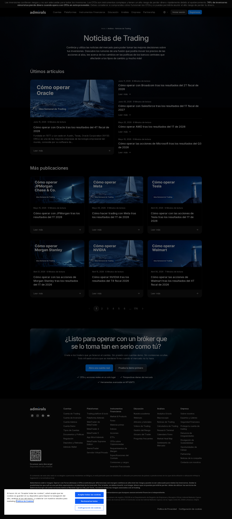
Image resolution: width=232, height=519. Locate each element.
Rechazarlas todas (89, 501)
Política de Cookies (24, 501)
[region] (55, 502)
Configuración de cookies (89, 508)
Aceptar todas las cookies (89, 495)
